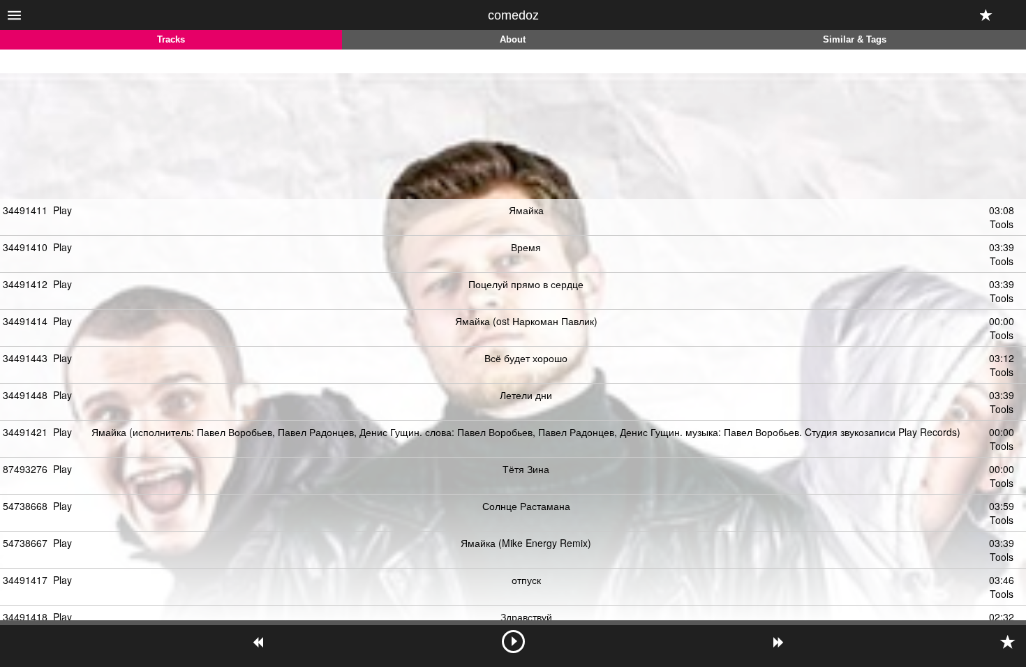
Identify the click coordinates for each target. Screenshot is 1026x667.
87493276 (25, 469)
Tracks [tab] (171, 40)
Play (62, 210)
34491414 (25, 321)
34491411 (25, 210)
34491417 (25, 580)
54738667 (25, 543)
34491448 (25, 395)
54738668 (25, 506)
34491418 (25, 617)
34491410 (25, 247)
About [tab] (513, 40)
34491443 (25, 358)
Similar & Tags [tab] (854, 40)
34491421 (25, 432)
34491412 (25, 284)
